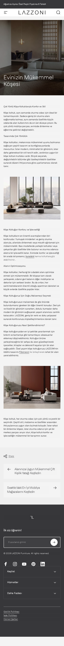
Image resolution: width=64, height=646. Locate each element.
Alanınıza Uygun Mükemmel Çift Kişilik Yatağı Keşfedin (35, 471)
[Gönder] (54, 542)
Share (11, 456)
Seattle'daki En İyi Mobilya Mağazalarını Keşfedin (23, 490)
